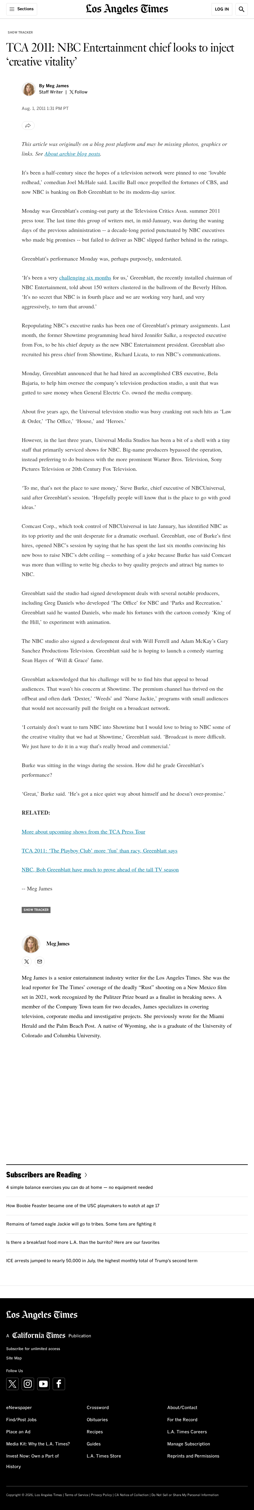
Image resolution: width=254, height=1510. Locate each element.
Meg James (57, 86)
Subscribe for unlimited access (33, 1349)
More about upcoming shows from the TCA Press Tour (83, 831)
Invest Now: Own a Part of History (32, 1461)
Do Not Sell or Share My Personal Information (185, 1495)
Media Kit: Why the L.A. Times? (38, 1444)
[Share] (28, 125)
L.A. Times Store (104, 1456)
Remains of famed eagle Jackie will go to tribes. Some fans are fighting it (81, 1224)
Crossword (98, 1408)
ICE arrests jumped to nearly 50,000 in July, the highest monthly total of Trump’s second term (102, 1261)
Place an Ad (18, 1432)
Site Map (14, 1358)
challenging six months (85, 277)
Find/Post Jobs (21, 1420)
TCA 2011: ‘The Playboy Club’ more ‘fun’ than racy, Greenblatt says (99, 850)
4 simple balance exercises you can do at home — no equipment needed (79, 1187)
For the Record (182, 1420)
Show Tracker (20, 32)
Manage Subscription (188, 1444)
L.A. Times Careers (187, 1432)
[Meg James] (29, 89)
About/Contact (182, 1408)
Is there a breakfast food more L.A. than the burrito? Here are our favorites (83, 1242)
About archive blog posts (72, 153)
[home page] (127, 8)
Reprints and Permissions (193, 1456)
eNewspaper (19, 1408)
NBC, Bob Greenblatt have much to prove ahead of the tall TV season (100, 869)
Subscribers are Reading (43, 1174)
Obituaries (97, 1420)
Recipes (95, 1432)
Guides (94, 1444)
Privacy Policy (101, 1495)
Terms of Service (76, 1495)
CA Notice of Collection (132, 1495)
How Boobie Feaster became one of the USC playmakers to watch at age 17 (83, 1206)
